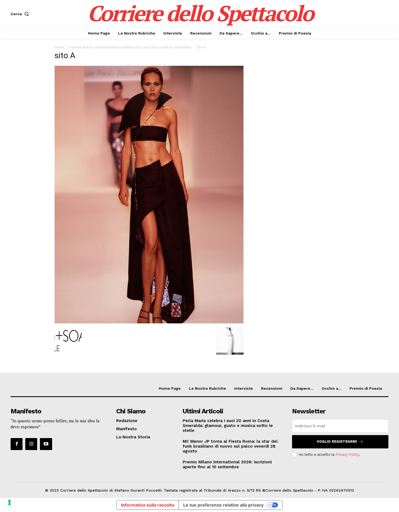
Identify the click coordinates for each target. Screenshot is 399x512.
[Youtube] (46, 444)
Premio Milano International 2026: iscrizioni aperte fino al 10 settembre (227, 464)
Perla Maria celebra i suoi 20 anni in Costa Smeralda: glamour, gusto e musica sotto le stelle (228, 425)
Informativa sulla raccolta (147, 505)
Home (59, 47)
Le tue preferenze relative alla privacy (223, 505)
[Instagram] (31, 444)
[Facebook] (17, 444)
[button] (21, 14)
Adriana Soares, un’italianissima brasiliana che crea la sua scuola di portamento (130, 47)
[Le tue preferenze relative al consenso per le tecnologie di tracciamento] (9, 502)
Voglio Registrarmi (337, 441)
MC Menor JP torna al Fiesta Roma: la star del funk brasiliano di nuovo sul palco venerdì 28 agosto (230, 446)
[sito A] (149, 322)
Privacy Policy (347, 454)
